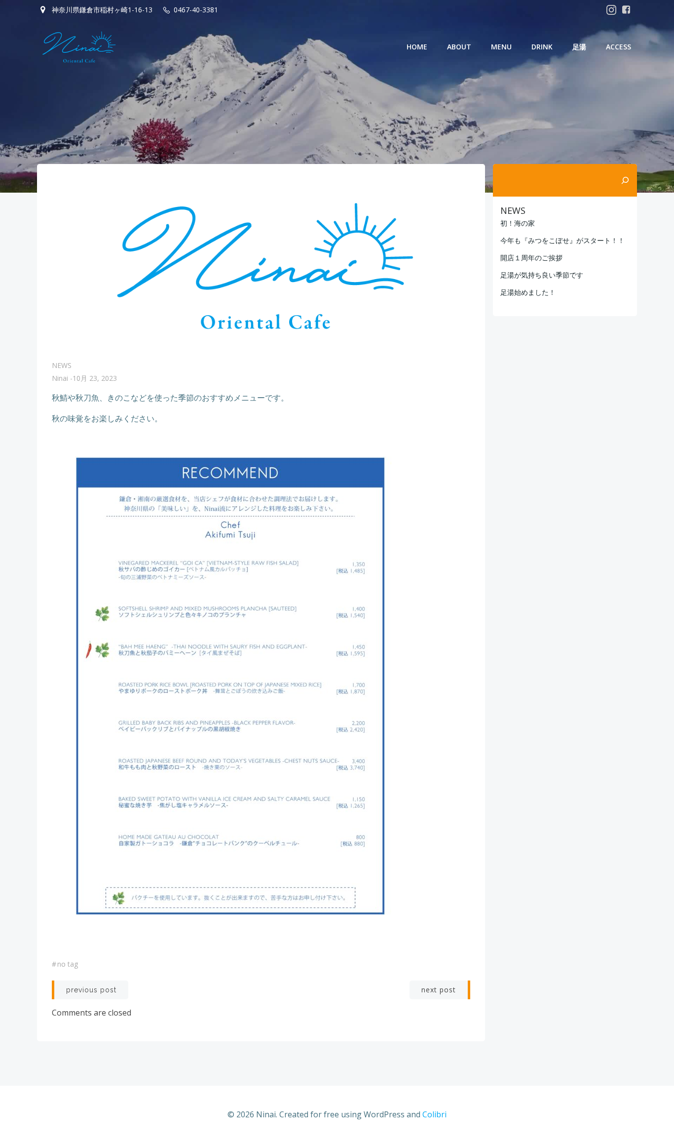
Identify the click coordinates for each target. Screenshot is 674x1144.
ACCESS (618, 46)
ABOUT (459, 46)
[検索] (625, 180)
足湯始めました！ (528, 292)
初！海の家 (517, 223)
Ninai (60, 378)
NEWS (62, 365)
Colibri (434, 1114)
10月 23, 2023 (95, 378)
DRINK (542, 46)
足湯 (579, 46)
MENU (501, 46)
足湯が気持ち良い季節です (541, 275)
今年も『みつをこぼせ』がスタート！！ (562, 240)
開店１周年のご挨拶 (531, 257)
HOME (417, 46)
